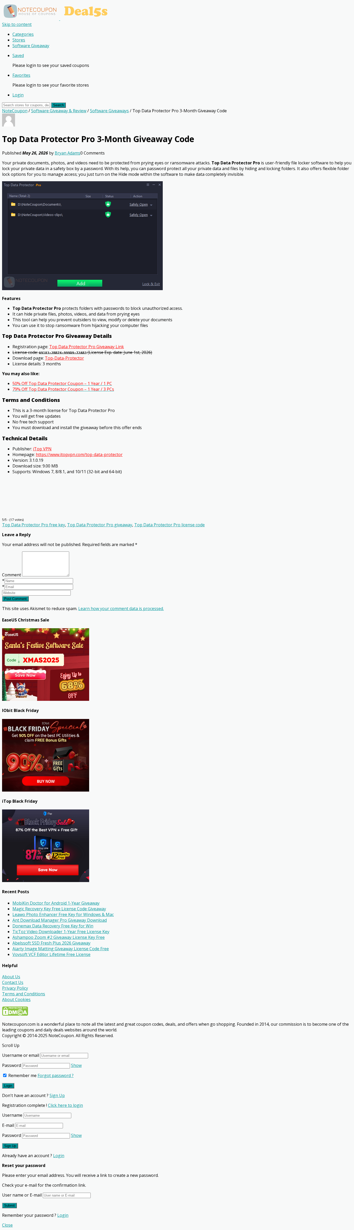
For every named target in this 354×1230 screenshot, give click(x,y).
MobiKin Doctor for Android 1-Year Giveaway (56, 903)
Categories (23, 34)
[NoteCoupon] (57, 19)
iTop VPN (42, 449)
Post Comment (15, 599)
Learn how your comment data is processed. (121, 608)
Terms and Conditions (23, 994)
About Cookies (16, 999)
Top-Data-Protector (64, 358)
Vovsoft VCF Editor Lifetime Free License (51, 954)
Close (7, 1225)
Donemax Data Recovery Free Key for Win (52, 926)
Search (58, 105)
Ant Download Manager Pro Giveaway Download (59, 920)
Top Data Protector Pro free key (33, 525)
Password (11, 1065)
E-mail (8, 1125)
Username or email (20, 1055)
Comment (11, 575)
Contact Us (12, 982)
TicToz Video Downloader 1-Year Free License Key (60, 931)
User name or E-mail (22, 1195)
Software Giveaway (30, 45)
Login (18, 95)
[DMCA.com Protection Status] (15, 1014)
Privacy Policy (15, 988)
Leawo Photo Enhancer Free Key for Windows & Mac (63, 914)
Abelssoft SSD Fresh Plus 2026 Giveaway (51, 943)
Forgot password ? (56, 1075)
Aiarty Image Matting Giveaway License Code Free (60, 949)
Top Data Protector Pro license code (169, 525)
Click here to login (65, 1105)
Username (12, 1115)
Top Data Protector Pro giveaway (99, 525)
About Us (11, 977)
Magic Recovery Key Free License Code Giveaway (59, 909)
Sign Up (57, 1095)
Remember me (22, 1075)
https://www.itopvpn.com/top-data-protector (79, 454)
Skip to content (17, 24)
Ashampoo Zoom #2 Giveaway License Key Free (58, 937)
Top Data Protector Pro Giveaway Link (86, 347)
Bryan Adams (67, 153)
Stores (18, 40)
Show (76, 1065)
